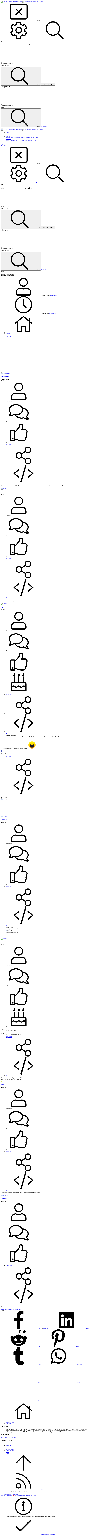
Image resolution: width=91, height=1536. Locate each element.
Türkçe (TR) (8, 1445)
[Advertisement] (45, 354)
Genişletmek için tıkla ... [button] (12, 738)
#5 (6, 925)
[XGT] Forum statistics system (11, 1493)
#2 (6, 597)
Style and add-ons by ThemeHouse (10, 1494)
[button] (31, 63)
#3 (6, 733)
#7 (6, 1190)
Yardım (7, 1452)
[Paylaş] (23, 464)
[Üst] (23, 1471)
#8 (6, 1304)
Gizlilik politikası (10, 1450)
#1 (6, 483)
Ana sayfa (3, 1437)
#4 (6, 795)
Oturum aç (3, 1443)
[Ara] (19, 38)
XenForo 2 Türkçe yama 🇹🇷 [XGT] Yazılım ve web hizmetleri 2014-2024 (18, 1495)
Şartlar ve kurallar (10, 1449)
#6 (6, 1075)
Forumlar (8, 1437)
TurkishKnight (53, 295)
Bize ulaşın (13, 1437)
